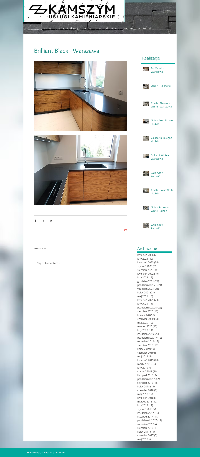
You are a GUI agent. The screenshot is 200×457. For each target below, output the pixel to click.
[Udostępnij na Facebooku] (35, 220)
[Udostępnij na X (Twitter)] (43, 220)
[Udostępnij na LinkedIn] (50, 220)
